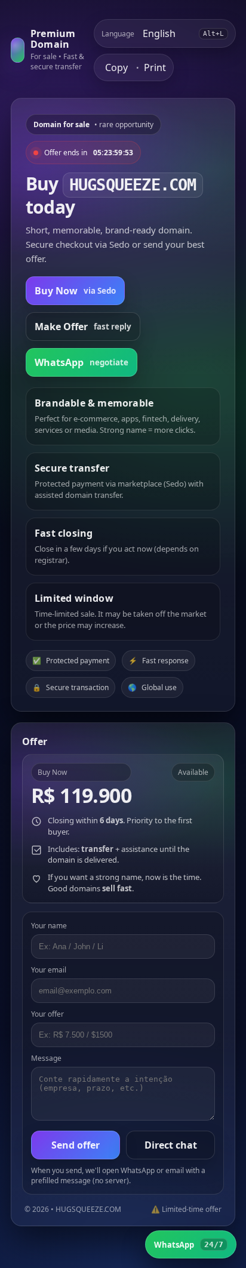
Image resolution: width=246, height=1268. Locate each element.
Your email (48, 970)
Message (46, 1058)
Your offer (47, 1014)
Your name (49, 926)
